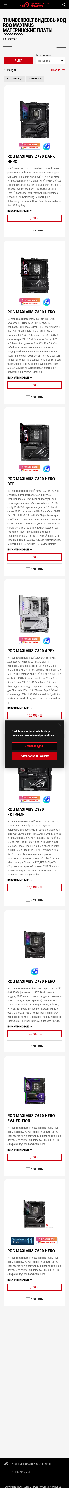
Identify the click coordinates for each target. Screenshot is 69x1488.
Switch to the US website (34, 756)
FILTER (18, 60)
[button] (5, 4)
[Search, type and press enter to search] (63, 4)
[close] (59, 725)
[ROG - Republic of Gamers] (34, 4)
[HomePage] (6, 1464)
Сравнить (37, 230)
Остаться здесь (34, 746)
